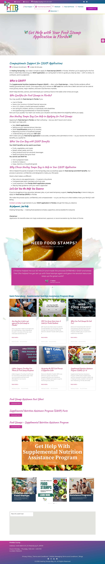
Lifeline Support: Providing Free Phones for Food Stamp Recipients (23, 369)
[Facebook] (84, 2)
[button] (103, 41)
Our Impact (28, 6)
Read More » (15, 337)
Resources (53, 11)
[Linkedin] (87, 2)
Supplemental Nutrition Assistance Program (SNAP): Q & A (82, 369)
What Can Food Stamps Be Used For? (81, 322)
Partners (80, 6)
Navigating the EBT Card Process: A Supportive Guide (52, 369)
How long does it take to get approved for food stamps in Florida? (20, 323)
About (27, 2)
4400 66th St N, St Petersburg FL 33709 (29, 546)
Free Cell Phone (69, 6)
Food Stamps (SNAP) (44, 6)
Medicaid (57, 6)
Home (18, 2)
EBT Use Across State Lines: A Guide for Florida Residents (51, 322)
